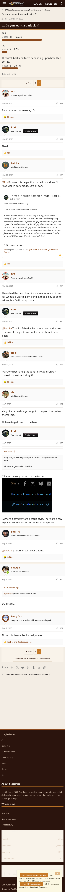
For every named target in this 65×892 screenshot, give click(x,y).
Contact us (6, 746)
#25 (61, 321)
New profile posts (9, 819)
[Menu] (4, 3)
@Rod (5, 182)
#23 (61, 175)
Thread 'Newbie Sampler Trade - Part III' (35, 196)
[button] (32, 740)
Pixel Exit (14, 889)
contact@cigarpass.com (32, 884)
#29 (61, 543)
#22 (61, 139)
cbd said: (8, 451)
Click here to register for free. (34, 875)
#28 (61, 443)
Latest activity (7, 824)
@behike (7, 328)
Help (3, 763)
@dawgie (7, 550)
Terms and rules (8, 751)
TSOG (61, 858)
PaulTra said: (9, 587)
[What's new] (61, 3)
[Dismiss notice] (57, 873)
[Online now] (7, 572)
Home (4, 769)
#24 (61, 286)
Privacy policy (7, 757)
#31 (61, 628)
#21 (61, 103)
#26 (61, 364)
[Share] (57, 103)
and (19, 642)
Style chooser (9, 734)
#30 (61, 579)
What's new (8, 803)
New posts (6, 813)
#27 (61, 404)
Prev (30, 83)
